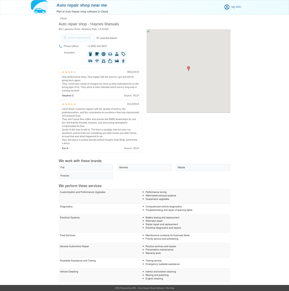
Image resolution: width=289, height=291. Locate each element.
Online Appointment (79, 37)
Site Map (170, 288)
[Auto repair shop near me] (39, 7)
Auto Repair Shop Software (151, 288)
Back (64, 18)
